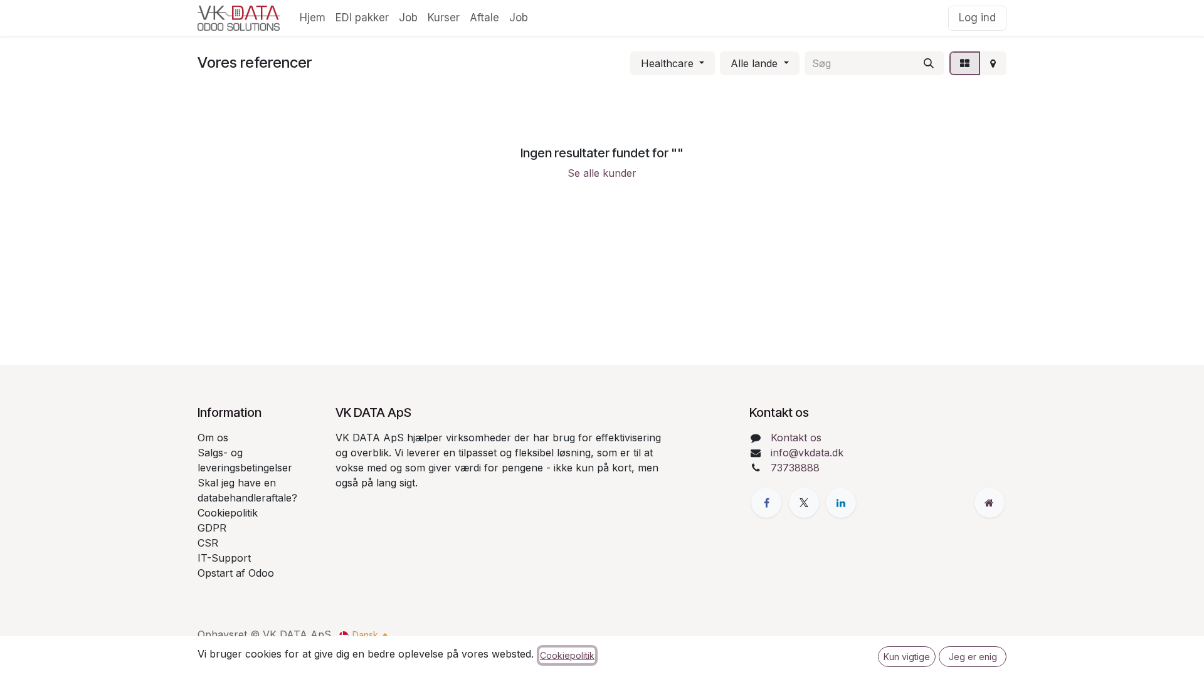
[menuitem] (312, 18)
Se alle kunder (602, 173)
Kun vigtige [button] (907, 656)
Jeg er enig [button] (973, 656)
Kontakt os (796, 437)
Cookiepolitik (567, 655)
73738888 (795, 467)
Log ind (977, 17)
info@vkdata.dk (807, 452)
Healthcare (667, 63)
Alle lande (754, 63)
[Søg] (928, 63)
